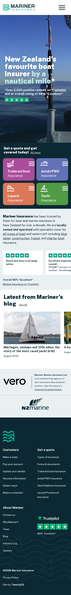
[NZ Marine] (35, 405)
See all (23, 304)
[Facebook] (40, 508)
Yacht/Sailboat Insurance (51, 485)
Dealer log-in (10, 485)
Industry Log (10, 543)
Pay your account (13, 464)
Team (6, 529)
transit (35, 238)
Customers (11, 450)
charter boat (55, 238)
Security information (14, 478)
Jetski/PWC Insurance (49, 478)
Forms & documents (48, 464)
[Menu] (63, 7)
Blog (5, 536)
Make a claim (10, 457)
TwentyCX (17, 584)
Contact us (9, 514)
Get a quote (45, 450)
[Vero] (14, 384)
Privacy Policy (11, 577)
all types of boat (14, 234)
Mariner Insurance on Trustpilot (21, 284)
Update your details (14, 471)
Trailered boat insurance (51, 471)
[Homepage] (19, 7)
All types (36, 152)
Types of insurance (48, 457)
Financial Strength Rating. (48, 389)
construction (20, 238)
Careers (7, 550)
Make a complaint (13, 492)
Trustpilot (58, 90)
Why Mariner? (10, 522)
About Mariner (13, 507)
